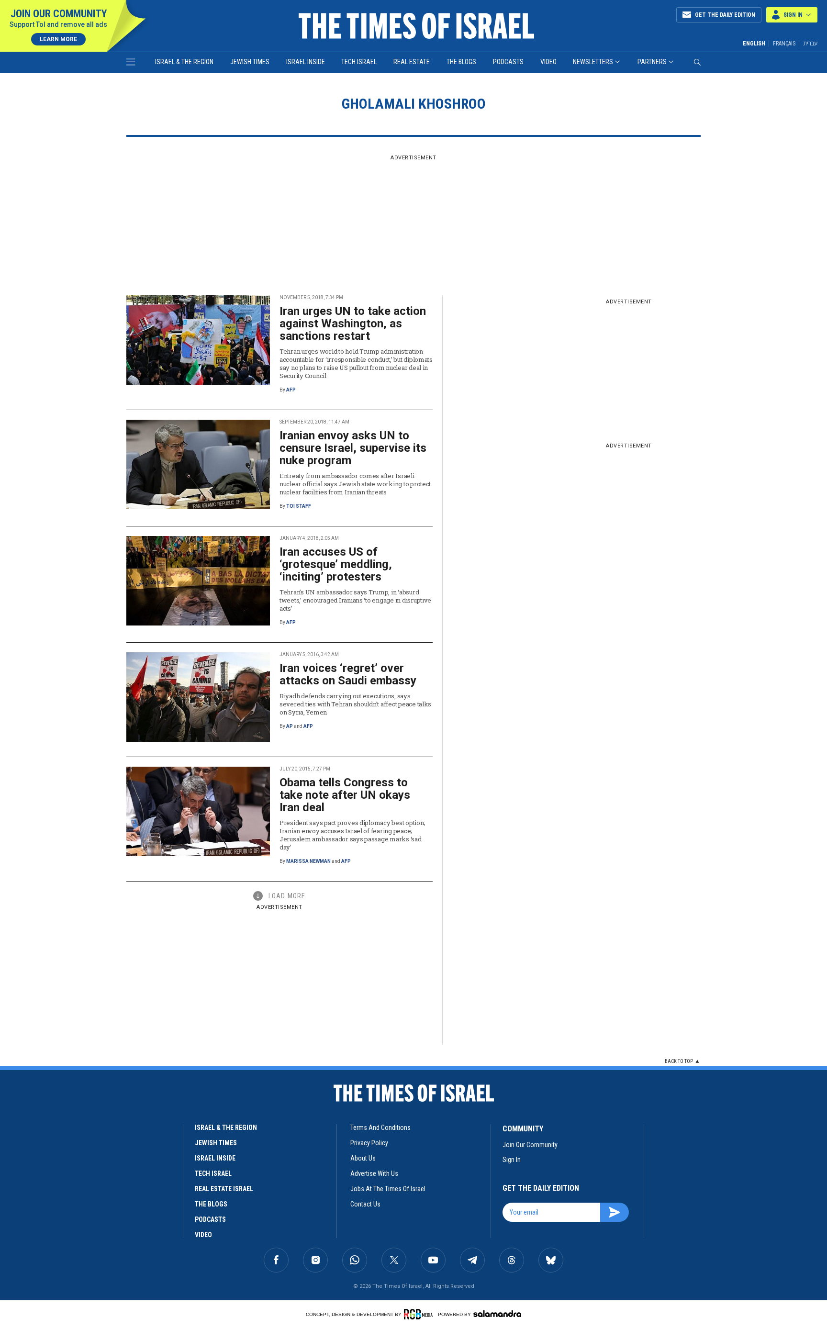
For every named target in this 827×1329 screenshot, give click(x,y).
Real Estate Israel (224, 1189)
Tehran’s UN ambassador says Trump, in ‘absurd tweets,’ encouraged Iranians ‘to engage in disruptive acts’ (355, 600)
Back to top (679, 1061)
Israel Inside (305, 62)
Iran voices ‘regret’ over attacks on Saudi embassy (347, 674)
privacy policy (369, 1143)
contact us (365, 1204)
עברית (810, 43)
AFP (291, 389)
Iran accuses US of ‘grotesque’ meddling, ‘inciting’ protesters (335, 564)
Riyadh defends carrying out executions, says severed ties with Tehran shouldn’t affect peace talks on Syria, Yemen (355, 704)
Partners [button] (652, 62)
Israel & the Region (184, 62)
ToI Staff (298, 506)
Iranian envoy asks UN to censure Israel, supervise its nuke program (352, 448)
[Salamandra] (497, 1313)
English (754, 43)
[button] (791, 14)
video (203, 1235)
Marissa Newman (308, 861)
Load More (286, 896)
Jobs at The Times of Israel (387, 1189)
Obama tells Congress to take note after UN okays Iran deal (344, 795)
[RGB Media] (420, 1314)
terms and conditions (380, 1127)
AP (289, 726)
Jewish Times (249, 62)
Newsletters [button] (593, 62)
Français (784, 43)
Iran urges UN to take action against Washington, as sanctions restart (352, 323)
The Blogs (461, 62)
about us (363, 1158)
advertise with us (374, 1173)
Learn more (58, 39)
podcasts (210, 1219)
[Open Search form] (697, 62)
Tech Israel (359, 62)
